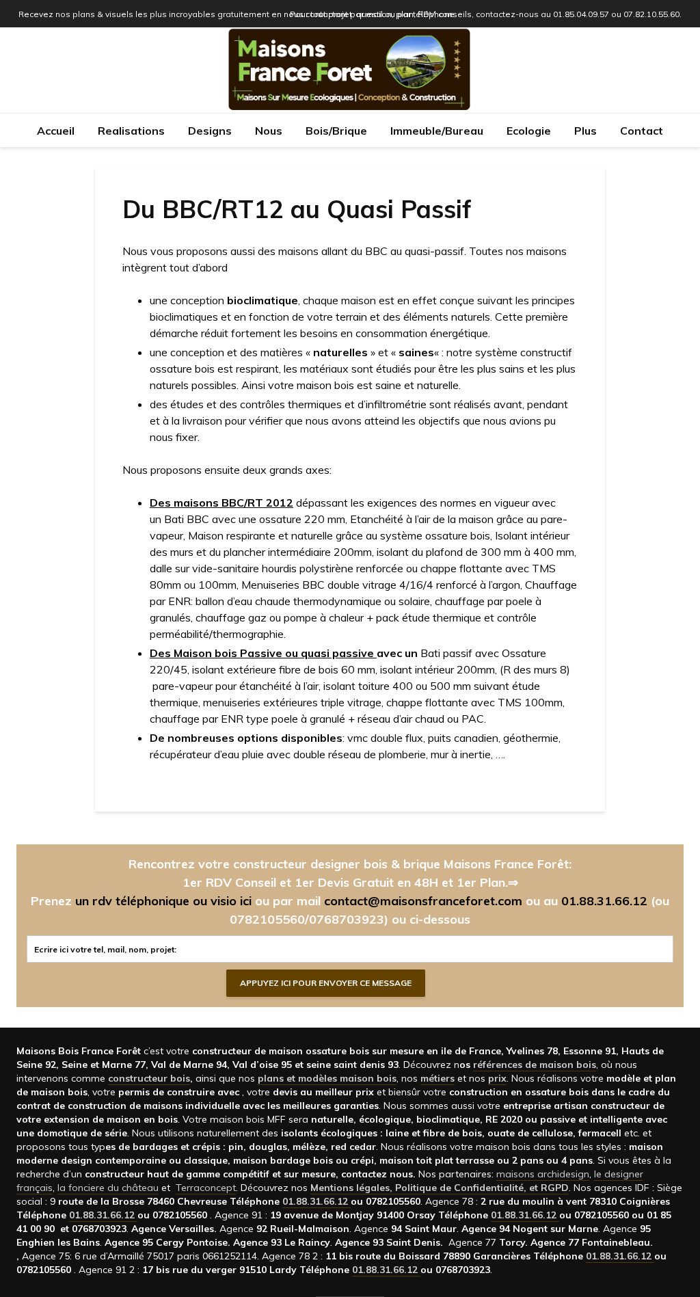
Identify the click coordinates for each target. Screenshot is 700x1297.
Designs (210, 130)
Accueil (56, 130)
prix (497, 1078)
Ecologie (529, 130)
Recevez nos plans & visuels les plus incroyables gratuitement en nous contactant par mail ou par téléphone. (237, 14)
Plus (585, 130)
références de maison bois (534, 1064)
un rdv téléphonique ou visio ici (163, 901)
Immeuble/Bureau (436, 130)
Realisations (131, 130)
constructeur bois (149, 1078)
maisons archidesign (542, 1174)
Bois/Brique (336, 130)
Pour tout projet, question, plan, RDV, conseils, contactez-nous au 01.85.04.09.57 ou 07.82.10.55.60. (486, 14)
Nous (268, 130)
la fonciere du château (108, 1187)
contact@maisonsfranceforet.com (423, 901)
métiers (437, 1078)
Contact (641, 130)
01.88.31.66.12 (604, 901)
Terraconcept (206, 1187)
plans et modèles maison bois (327, 1078)
